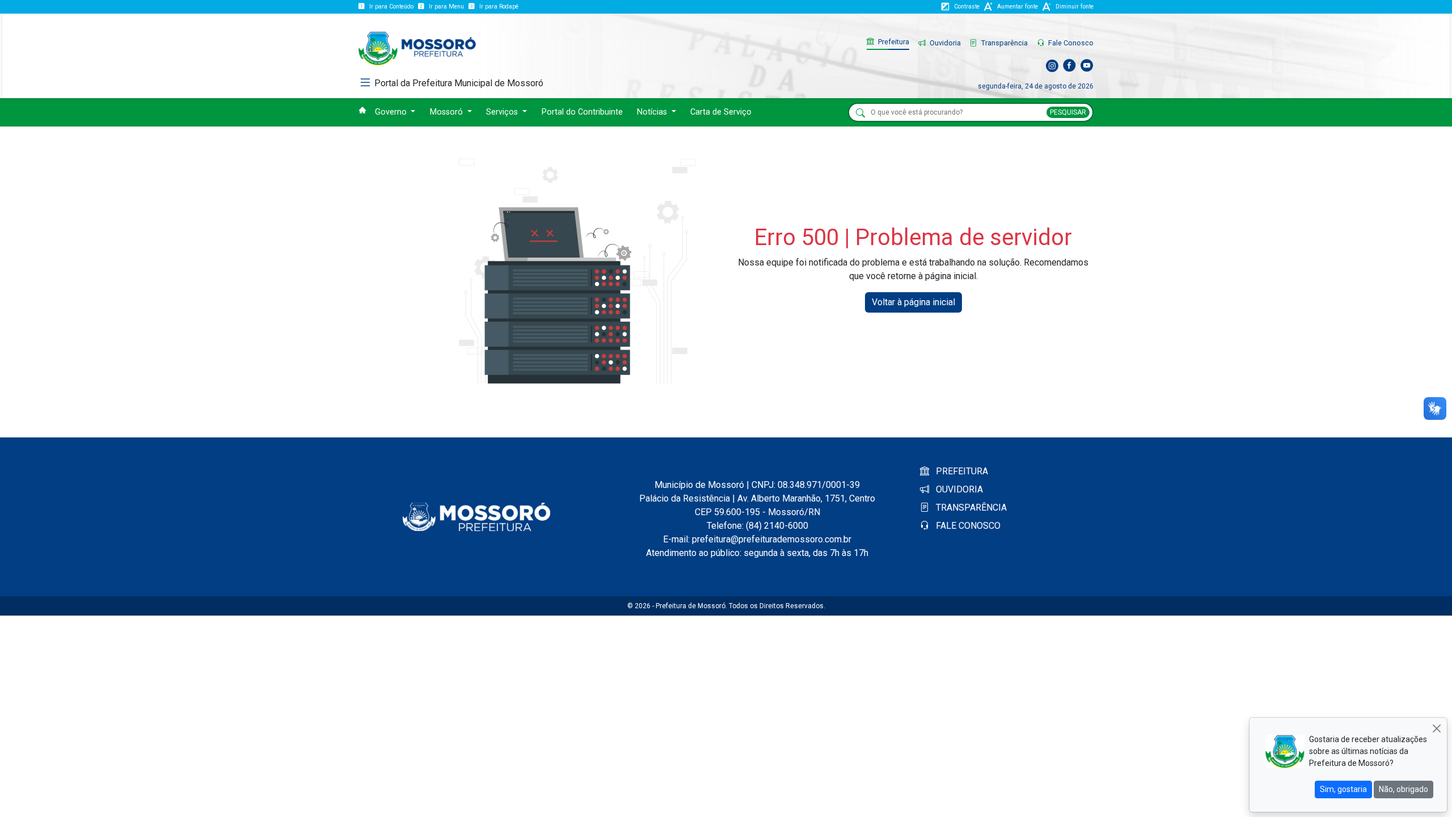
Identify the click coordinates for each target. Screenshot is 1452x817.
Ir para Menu (446, 6)
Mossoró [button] (447, 112)
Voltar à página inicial (913, 302)
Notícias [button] (653, 112)
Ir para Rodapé (498, 6)
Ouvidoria (944, 43)
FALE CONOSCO (967, 525)
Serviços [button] (503, 112)
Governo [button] (392, 112)
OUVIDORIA (958, 489)
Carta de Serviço (721, 112)
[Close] (1436, 728)
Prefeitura (892, 41)
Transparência (1004, 43)
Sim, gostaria (1343, 789)
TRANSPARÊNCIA (970, 507)
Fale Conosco (1070, 43)
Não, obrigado (1403, 789)
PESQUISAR (1068, 112)
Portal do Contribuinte (582, 112)
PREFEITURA (961, 471)
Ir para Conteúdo (391, 6)
